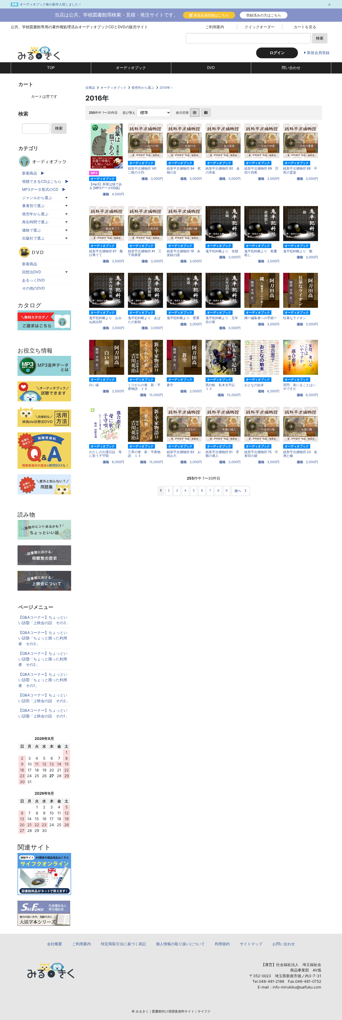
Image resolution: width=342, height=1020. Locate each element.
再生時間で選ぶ (35, 222)
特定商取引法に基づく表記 (123, 943)
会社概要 (54, 943)
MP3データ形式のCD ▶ (44, 189)
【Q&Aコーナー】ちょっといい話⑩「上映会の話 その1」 (43, 713)
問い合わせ (291, 67)
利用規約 (222, 943)
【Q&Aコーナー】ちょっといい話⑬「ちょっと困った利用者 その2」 (42, 659)
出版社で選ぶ (33, 238)
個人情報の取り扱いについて (180, 943)
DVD (211, 67)
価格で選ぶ (31, 230)
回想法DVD (31, 272)
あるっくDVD (33, 280)
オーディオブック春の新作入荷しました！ (51, 4)
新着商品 (29, 264)
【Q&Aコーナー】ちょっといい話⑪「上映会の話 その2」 (43, 698)
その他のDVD (33, 288)
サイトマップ (251, 943)
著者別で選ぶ (33, 205)
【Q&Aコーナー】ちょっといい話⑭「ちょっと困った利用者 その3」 (42, 638)
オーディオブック (131, 67)
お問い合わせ (283, 943)
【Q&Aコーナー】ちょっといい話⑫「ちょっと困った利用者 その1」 (42, 680)
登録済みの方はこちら (263, 15)
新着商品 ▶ (33, 173)
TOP (51, 67)
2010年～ (166, 88)
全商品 (90, 88)
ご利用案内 (214, 27)
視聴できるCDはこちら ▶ (45, 181)
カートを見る (305, 27)
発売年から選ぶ (142, 88)
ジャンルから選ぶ (37, 197)
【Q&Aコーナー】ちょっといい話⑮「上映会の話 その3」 (44, 620)
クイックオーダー (260, 27)
